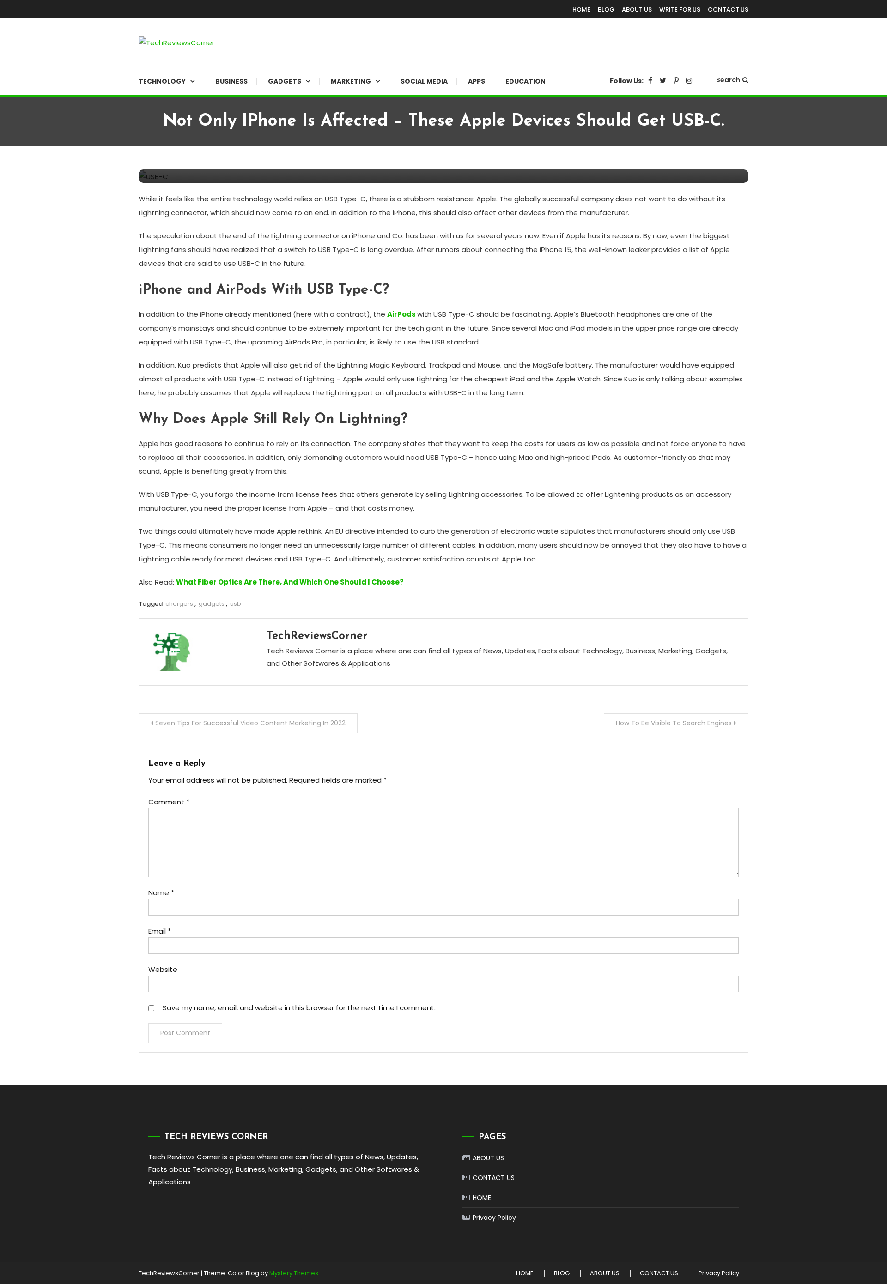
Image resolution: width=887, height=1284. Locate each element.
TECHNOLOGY (162, 81)
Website (162, 969)
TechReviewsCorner (317, 636)
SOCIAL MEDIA (424, 81)
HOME (581, 9)
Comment (168, 802)
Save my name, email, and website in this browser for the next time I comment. (299, 1008)
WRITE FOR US (679, 9)
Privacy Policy (494, 1217)
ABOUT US (637, 9)
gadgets (212, 603)
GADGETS (284, 81)
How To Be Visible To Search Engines (674, 723)
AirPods (401, 314)
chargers (179, 603)
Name (161, 893)
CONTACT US (728, 9)
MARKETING (351, 81)
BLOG (606, 9)
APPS (476, 81)
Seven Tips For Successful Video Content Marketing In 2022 (250, 723)
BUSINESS (231, 81)
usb (235, 603)
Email (159, 931)
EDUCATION (525, 81)
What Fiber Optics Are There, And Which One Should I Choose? (290, 582)
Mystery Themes (293, 1273)
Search (728, 79)
